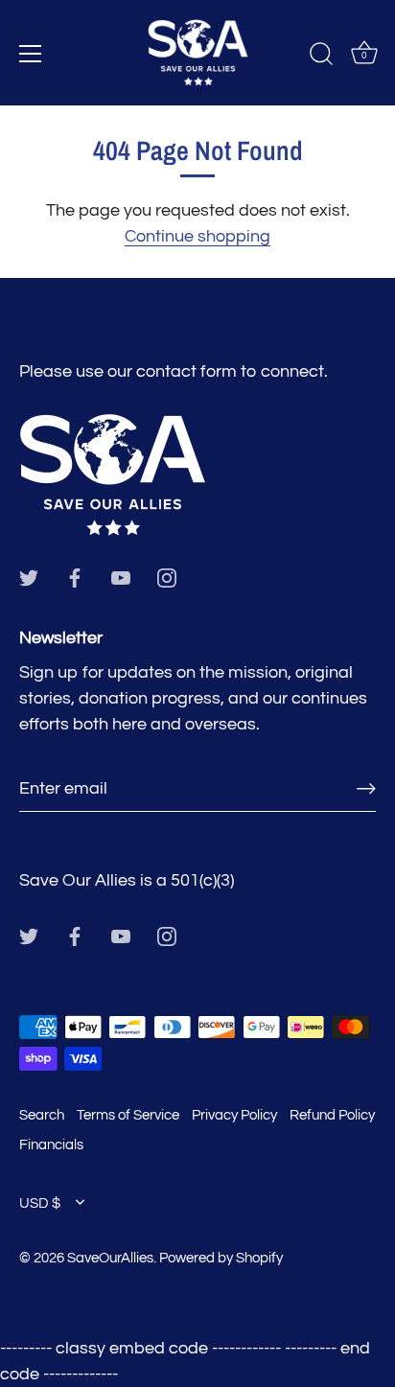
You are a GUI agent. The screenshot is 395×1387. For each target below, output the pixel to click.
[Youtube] (120, 576)
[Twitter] (28, 576)
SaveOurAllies (110, 1257)
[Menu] (31, 54)
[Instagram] (166, 576)
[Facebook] (74, 576)
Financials (51, 1144)
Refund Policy (332, 1114)
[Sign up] (366, 789)
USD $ (39, 1203)
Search (41, 1114)
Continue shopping (197, 236)
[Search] (321, 56)
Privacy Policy (234, 1114)
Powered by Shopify (221, 1257)
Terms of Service (128, 1114)
